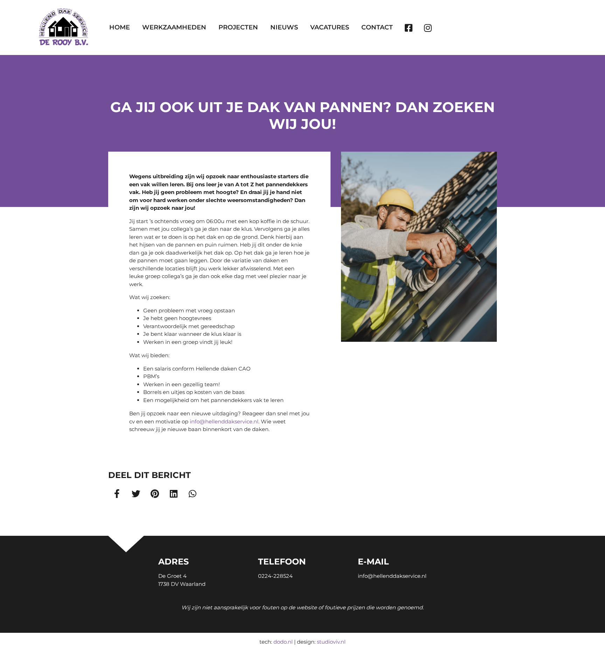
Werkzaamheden (174, 27)
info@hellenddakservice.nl (224, 421)
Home (119, 27)
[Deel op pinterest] (155, 493)
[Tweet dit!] (136, 493)
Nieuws (284, 27)
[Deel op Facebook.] (117, 493)
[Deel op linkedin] (174, 493)
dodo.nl (283, 641)
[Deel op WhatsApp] (193, 493)
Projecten (238, 27)
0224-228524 (275, 576)
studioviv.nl (331, 641)
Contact (377, 27)
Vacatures (329, 27)
